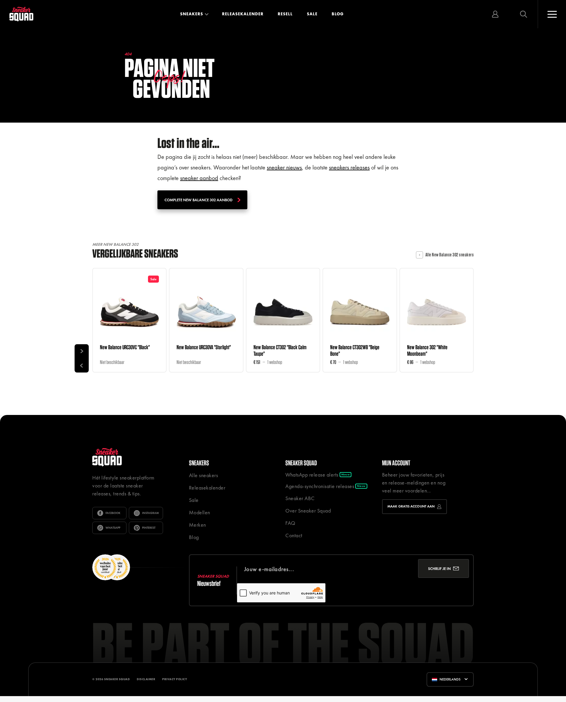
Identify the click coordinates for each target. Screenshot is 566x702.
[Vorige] (82, 365)
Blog (338, 14)
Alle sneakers (203, 475)
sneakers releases (349, 167)
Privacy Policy (174, 679)
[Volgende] (82, 351)
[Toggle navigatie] (552, 14)
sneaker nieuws (284, 167)
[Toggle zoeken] (523, 14)
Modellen (199, 512)
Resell (285, 14)
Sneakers (191, 14)
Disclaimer (146, 679)
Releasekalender (243, 14)
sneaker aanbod (199, 178)
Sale (312, 14)
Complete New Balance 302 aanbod (198, 199)
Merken (197, 524)
